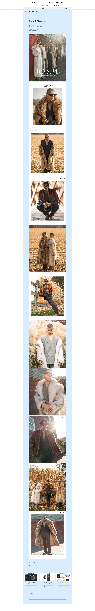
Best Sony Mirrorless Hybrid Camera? (30, 583)
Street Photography (34, 11)
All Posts (25, 11)
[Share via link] (36, 562)
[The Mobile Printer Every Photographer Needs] (63, 577)
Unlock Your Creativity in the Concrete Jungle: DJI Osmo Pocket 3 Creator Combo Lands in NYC (47, 583)
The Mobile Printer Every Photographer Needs (62, 583)
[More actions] (65, 18)
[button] (69, 11)
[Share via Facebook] (29, 562)
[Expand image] (47, 57)
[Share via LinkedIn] (34, 562)
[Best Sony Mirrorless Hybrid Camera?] (31, 577)
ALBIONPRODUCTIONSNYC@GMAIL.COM (63, 606)
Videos (29, 11)
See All (70, 571)
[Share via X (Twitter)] (32, 562)
